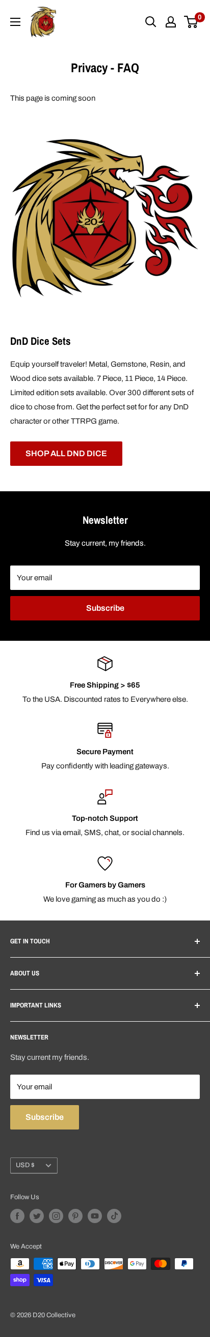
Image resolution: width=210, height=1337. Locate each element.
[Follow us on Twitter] (37, 1216)
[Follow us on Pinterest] (75, 1216)
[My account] (171, 21)
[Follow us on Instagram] (56, 1216)
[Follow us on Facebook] (17, 1216)
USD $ (25, 1165)
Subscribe (105, 608)
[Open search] (150, 21)
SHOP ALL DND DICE (66, 453)
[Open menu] (15, 22)
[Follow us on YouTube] (95, 1216)
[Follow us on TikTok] (114, 1216)
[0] (191, 22)
